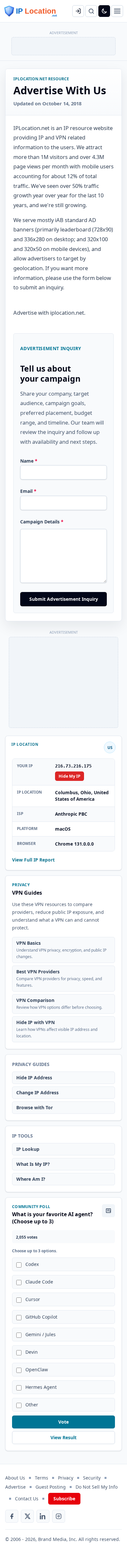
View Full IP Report (33, 860)
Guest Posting (50, 1487)
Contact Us (26, 1498)
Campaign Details (42, 522)
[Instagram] (58, 1516)
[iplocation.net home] (30, 11)
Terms (41, 1478)
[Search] (91, 11)
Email (28, 491)
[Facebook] (11, 1516)
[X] (27, 1516)
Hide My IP (69, 776)
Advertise (15, 1487)
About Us (15, 1478)
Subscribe (64, 1498)
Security (92, 1478)
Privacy (65, 1478)
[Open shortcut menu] (117, 11)
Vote (63, 1422)
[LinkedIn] (42, 1516)
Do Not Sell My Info (97, 1487)
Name (28, 461)
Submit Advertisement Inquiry (63, 599)
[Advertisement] (64, 45)
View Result (63, 1437)
